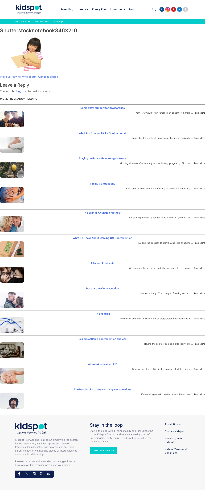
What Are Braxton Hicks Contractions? (102, 133)
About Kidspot (173, 424)
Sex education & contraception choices (102, 338)
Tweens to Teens (22, 21)
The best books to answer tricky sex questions (102, 389)
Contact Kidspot (174, 431)
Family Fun (99, 9)
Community (117, 9)
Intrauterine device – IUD (103, 364)
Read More (199, 112)
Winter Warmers (42, 21)
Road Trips (58, 21)
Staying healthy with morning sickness (102, 158)
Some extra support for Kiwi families (102, 107)
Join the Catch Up (103, 450)
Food (132, 9)
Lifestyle (83, 9)
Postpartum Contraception (102, 288)
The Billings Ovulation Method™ (102, 212)
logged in (21, 91)
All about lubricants (102, 263)
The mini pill (102, 313)
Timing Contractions (102, 183)
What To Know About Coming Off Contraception (102, 238)
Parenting (67, 9)
